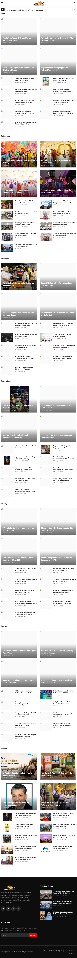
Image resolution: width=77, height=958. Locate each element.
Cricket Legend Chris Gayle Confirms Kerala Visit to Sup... (24, 692)
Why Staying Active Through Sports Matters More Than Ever (26, 735)
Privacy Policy (59, 950)
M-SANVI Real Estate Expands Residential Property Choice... (62, 357)
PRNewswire (70, 950)
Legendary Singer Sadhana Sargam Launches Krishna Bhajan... (26, 458)
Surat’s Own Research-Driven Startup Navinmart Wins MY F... (17, 39)
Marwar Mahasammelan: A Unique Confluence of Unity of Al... (16, 191)
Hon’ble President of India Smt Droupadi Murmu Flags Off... (24, 101)
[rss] (18, 908)
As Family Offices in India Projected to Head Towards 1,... (17, 774)
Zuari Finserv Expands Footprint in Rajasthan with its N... (25, 234)
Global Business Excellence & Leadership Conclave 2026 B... (57, 529)
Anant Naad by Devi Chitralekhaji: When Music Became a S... (63, 591)
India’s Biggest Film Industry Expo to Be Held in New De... (56, 406)
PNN (4, 42)
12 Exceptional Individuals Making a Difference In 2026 (26, 580)
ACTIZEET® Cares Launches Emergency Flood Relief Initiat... (63, 112)
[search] (74, 3)
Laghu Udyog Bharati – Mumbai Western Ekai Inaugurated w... (63, 324)
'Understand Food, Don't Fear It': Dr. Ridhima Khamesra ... (64, 335)
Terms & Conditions (47, 950)
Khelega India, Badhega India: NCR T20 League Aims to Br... (25, 714)
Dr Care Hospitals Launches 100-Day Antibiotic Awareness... (25, 613)
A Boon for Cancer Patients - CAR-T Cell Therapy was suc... (26, 245)
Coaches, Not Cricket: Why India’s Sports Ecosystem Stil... (25, 703)
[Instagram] (13, 908)
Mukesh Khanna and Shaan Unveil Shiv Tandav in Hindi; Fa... (25, 479)
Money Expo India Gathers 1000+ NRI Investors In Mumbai (26, 346)
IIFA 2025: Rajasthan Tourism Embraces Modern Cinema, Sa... (63, 913)
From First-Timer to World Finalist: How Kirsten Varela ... (26, 569)
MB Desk (55, 82)
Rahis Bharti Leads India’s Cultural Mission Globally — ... (19, 161)
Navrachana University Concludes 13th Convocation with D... (25, 858)
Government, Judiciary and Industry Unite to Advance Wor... (26, 123)
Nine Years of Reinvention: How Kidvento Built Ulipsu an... (24, 368)
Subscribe (33, 935)
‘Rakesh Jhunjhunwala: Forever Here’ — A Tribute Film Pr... (62, 479)
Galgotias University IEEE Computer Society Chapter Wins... (64, 825)
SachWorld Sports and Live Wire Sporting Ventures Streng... (57, 652)
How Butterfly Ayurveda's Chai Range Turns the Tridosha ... (57, 774)
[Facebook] (3, 908)
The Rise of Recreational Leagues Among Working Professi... (63, 714)
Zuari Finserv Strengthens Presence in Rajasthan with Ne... (64, 234)
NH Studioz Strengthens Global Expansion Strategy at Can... (63, 814)
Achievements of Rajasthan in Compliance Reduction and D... (62, 202)
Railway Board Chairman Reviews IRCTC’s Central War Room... (57, 39)
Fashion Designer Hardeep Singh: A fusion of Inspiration (24, 9)
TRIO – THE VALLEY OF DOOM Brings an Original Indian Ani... (18, 406)
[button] (75, 749)
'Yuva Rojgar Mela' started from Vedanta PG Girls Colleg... (24, 223)
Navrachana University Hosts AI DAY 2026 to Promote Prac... (64, 836)
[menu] (2, 3)
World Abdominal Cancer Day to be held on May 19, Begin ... (64, 223)
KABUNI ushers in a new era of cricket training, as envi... (24, 825)
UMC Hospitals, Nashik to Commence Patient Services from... (26, 602)
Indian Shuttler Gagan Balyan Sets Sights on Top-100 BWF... (63, 692)
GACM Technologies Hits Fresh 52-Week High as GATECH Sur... (26, 324)
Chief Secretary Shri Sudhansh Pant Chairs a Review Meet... (26, 213)
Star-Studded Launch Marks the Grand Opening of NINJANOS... (18, 559)
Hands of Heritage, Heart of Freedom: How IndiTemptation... (63, 90)
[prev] (71, 9)
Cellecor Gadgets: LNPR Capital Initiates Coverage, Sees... (18, 314)
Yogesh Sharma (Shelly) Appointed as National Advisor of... (55, 69)
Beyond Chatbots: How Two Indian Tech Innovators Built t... (56, 284)
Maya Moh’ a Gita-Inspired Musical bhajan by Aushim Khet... (64, 447)
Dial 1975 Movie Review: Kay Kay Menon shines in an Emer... (56, 436)
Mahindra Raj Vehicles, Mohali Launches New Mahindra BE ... (18, 284)
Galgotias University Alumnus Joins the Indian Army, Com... (26, 836)
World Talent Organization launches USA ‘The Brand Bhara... (18, 69)
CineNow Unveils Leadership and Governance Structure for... (15, 436)
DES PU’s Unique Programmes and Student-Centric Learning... (26, 847)
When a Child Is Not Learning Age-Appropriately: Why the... (25, 591)
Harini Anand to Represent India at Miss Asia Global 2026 (63, 569)
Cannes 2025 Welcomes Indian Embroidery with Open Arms (62, 213)
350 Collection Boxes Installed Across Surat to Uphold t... (24, 79)
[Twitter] (8, 908)
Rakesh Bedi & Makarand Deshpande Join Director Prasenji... (26, 490)
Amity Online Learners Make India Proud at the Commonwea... (63, 703)
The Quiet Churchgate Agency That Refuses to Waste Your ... (54, 804)
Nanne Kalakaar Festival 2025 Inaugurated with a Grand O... (24, 202)
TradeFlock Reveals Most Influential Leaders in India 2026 (64, 580)
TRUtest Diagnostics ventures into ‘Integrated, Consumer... (16, 804)
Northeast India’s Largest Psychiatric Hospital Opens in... (24, 357)
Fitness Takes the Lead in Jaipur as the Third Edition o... (56, 191)
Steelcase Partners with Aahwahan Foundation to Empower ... (64, 346)
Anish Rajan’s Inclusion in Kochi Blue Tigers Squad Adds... (19, 652)
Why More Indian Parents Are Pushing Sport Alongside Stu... (62, 724)
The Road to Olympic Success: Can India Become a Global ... (25, 724)
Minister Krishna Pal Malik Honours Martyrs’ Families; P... (26, 90)
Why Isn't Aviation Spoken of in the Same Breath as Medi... (63, 79)
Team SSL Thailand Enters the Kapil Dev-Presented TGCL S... (57, 681)
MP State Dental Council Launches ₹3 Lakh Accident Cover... (19, 529)
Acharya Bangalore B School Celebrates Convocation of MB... (56, 559)
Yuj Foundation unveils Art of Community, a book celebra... (24, 468)
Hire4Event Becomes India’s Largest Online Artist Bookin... (26, 335)
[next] (74, 9)
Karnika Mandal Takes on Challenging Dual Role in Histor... (63, 468)
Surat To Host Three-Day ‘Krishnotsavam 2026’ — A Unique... (64, 458)
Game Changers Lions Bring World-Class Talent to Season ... (18, 681)
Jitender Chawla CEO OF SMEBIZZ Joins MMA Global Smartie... (25, 814)
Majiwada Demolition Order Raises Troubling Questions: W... (64, 101)
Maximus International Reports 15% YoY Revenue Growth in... (64, 847)
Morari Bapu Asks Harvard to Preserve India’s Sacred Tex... (62, 602)
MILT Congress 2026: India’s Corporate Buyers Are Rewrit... (24, 112)
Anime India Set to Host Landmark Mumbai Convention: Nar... (25, 447)
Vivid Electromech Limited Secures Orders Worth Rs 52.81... (57, 314)
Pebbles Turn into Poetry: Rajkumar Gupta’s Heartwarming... (57, 161)
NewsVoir (71, 953)
